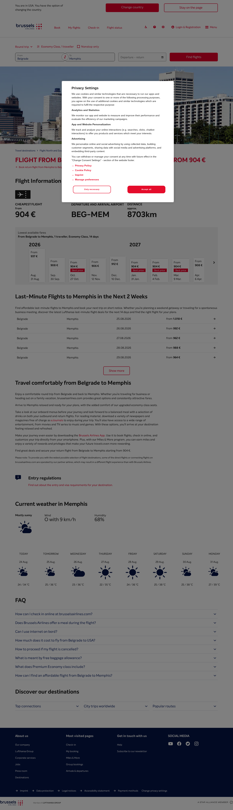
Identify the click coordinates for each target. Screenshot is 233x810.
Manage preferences (87, 179)
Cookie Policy (83, 170)
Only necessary (92, 189)
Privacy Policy (83, 165)
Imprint (79, 174)
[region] (118, 141)
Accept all (146, 189)
